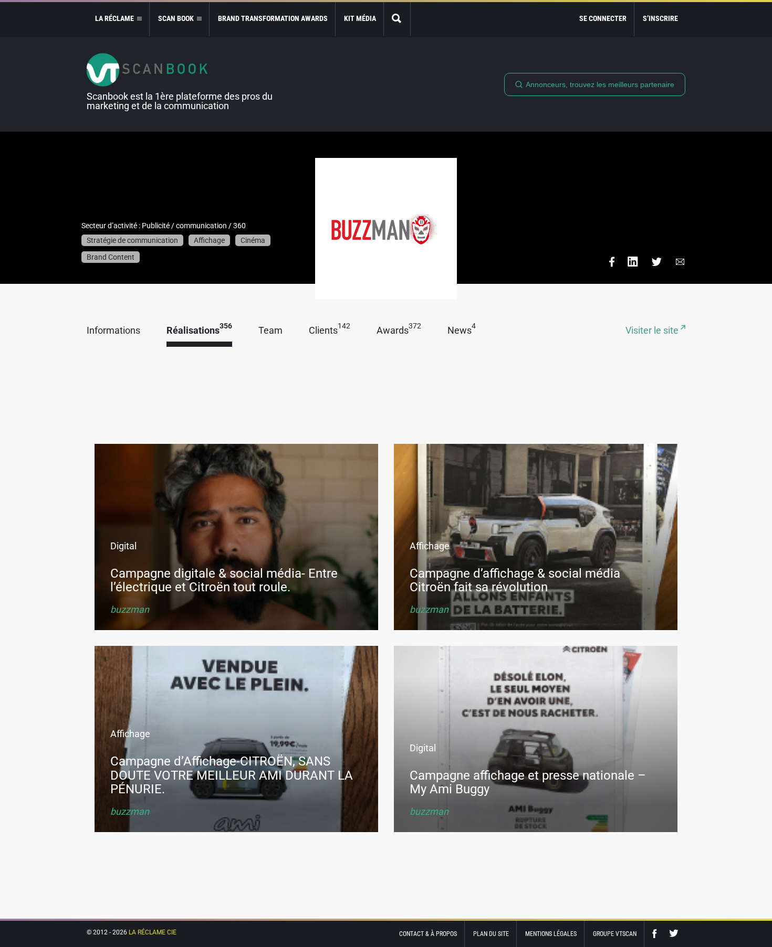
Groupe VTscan (615, 934)
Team (270, 331)
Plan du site (491, 934)
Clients (329, 331)
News (461, 331)
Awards (399, 331)
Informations (113, 331)
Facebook (657, 933)
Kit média (360, 18)
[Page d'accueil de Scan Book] (184, 70)
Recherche (397, 19)
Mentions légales (551, 934)
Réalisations (199, 331)
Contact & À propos (428, 934)
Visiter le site (653, 331)
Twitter (674, 933)
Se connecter (603, 18)
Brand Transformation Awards (273, 18)
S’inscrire (660, 18)
